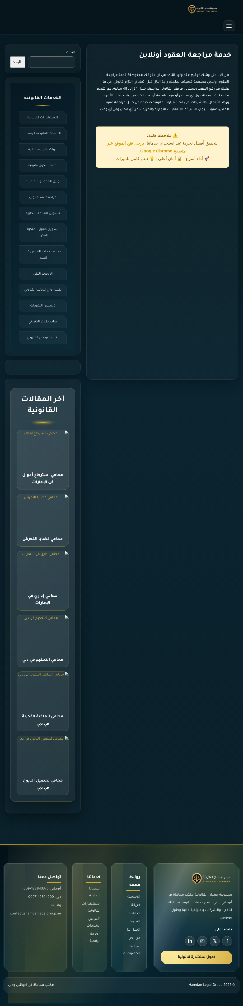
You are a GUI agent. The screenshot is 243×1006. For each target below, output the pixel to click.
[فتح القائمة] (229, 25)
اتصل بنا (133, 930)
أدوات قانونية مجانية (42, 149)
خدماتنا (135, 913)
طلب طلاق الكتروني (42, 322)
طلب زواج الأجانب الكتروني (43, 290)
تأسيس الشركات (42, 306)
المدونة (134, 922)
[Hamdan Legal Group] (121, 9)
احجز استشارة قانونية (196, 957)
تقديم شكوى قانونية (42, 165)
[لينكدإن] (190, 941)
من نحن (134, 938)
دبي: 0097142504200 (44, 897)
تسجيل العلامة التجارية (43, 213)
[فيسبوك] (227, 941)
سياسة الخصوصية (132, 950)
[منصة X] (215, 941)
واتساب (54, 906)
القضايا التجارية (95, 892)
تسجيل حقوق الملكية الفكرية (43, 233)
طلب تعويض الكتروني (43, 338)
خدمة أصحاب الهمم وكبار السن (42, 255)
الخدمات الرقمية (94, 938)
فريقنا (135, 905)
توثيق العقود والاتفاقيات (42, 181)
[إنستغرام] (202, 941)
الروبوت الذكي (43, 274)
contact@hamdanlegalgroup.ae (35, 914)
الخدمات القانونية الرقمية (43, 134)
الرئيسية (134, 897)
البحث (70, 53)
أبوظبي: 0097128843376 (42, 889)
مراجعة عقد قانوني (42, 197)
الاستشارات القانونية (43, 118)
